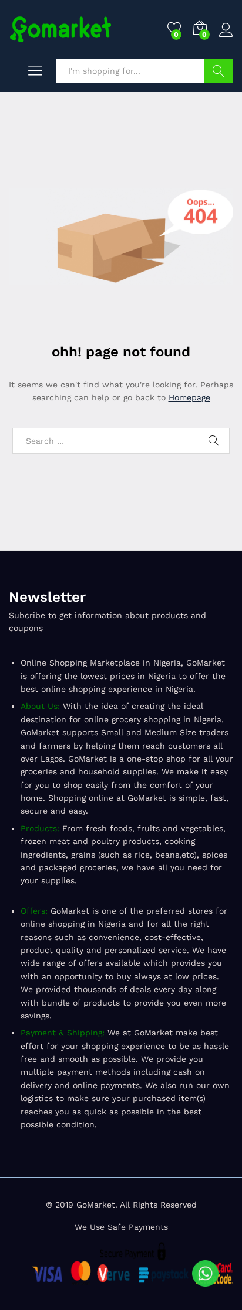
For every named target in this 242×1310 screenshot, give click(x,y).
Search (218, 71)
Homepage (189, 397)
